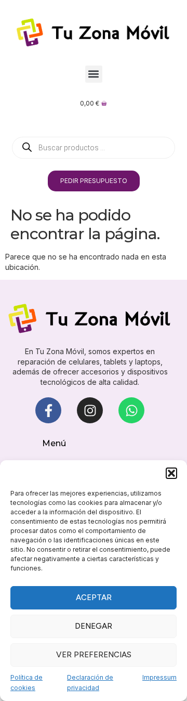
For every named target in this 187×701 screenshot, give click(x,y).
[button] (171, 473)
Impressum (159, 677)
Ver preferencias (93, 654)
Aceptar (94, 597)
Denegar (93, 626)
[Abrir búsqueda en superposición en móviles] (93, 147)
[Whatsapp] (131, 410)
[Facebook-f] (48, 410)
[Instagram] (90, 410)
